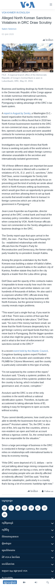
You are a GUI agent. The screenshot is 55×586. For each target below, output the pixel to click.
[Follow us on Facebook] (4, 508)
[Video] (24, 582)
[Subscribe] (4, 514)
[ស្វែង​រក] (47, 582)
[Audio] (36, 582)
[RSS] (38, 508)
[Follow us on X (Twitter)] (11, 508)
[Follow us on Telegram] (31, 508)
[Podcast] (44, 508)
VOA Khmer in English (16, 12)
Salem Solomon (9, 29)
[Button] (48, 40)
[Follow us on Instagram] (24, 508)
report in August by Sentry (17, 113)
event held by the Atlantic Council (30, 351)
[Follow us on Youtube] (18, 508)
